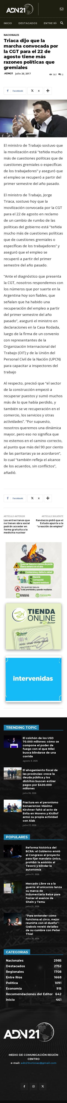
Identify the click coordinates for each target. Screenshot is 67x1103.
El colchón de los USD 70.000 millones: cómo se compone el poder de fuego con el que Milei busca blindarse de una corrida (41, 747)
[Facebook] (24, 1086)
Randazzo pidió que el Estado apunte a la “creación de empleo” (49, 523)
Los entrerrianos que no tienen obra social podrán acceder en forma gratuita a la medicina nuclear (17, 526)
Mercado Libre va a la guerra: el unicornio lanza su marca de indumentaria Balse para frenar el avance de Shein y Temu (44, 893)
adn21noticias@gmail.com (38, 1062)
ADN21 (8, 73)
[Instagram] (33, 1086)
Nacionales (11, 35)
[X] (42, 1086)
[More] (48, 91)
